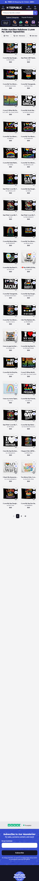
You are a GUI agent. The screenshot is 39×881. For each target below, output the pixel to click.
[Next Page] (25, 516)
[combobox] (17, 13)
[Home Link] (14, 7)
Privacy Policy (25, 857)
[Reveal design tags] (16, 53)
